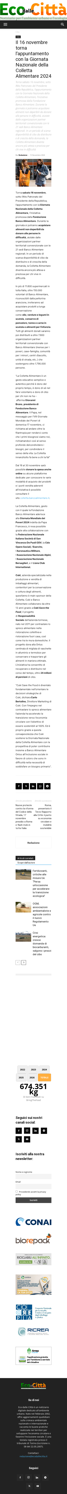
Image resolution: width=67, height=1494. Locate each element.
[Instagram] (27, 1130)
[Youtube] (27, 1139)
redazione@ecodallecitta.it (33, 1456)
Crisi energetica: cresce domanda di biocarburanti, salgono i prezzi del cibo (42, 943)
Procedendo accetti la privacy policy (31, 1193)
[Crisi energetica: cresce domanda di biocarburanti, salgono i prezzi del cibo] (23, 936)
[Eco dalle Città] (33, 10)
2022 (22, 1069)
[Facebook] (19, 786)
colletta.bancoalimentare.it (34, 497)
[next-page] (23, 962)
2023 (33, 1069)
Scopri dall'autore (26, 862)
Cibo (17, 32)
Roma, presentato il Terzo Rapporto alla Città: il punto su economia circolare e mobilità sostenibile (42, 817)
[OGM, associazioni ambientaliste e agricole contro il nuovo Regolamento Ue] (23, 907)
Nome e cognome (24, 1172)
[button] (5, 24)
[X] (26, 786)
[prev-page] (18, 962)
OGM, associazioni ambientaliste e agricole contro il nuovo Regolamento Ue (42, 914)
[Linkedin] (33, 786)
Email (18, 1182)
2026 (32, 1077)
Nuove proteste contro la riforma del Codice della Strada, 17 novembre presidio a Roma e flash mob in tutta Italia (24, 817)
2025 (21, 1077)
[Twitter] (19, 1139)
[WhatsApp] (40, 786)
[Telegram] (47, 786)
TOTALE (44, 1077)
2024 (44, 1069)
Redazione (23, 155)
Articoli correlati (25, 858)
